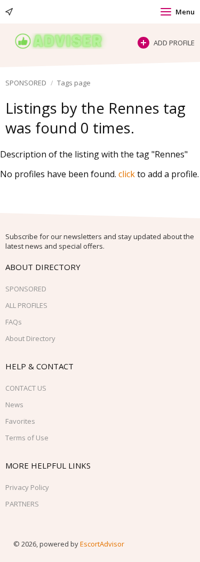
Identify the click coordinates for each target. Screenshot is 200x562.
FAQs (13, 322)
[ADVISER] (66, 41)
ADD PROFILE (174, 43)
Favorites (20, 421)
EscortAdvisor (102, 544)
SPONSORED (25, 83)
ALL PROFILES (26, 305)
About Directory (30, 338)
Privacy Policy (27, 487)
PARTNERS (22, 504)
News (14, 404)
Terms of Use (27, 437)
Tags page (74, 83)
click (126, 174)
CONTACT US (25, 388)
